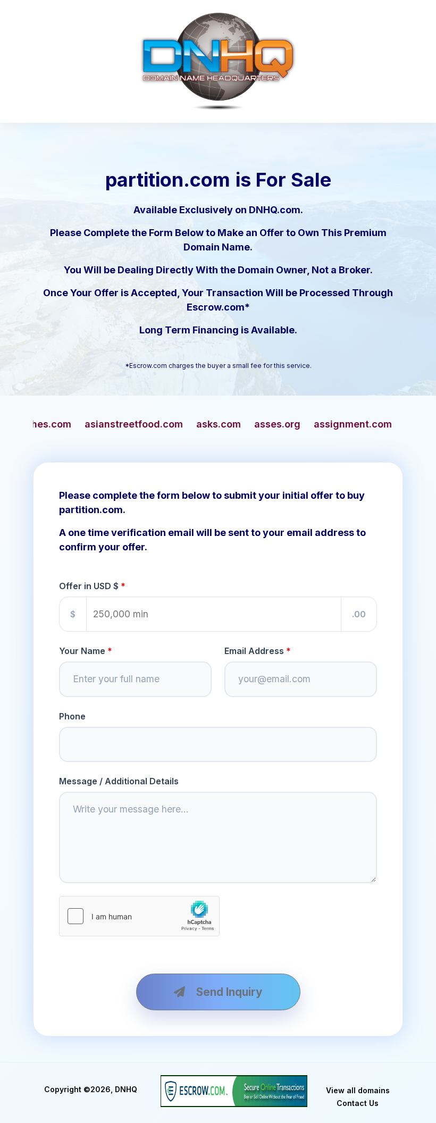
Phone (72, 716)
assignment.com (272, 424)
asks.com (138, 424)
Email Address (254, 651)
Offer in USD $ (89, 586)
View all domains (358, 1090)
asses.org (197, 424)
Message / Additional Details (119, 781)
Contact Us (358, 1103)
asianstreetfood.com (53, 424)
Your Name (82, 651)
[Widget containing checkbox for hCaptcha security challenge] (139, 916)
